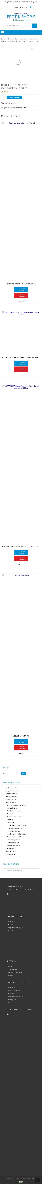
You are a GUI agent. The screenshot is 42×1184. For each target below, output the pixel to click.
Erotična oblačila (11, 851)
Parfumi (9, 814)
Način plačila (12, 1000)
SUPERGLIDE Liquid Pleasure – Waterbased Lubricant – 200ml (21, 547)
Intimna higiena (12, 808)
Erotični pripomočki (12, 796)
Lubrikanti (24, 39)
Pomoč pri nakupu (14, 990)
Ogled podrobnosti (22, 295)
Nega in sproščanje (13, 846)
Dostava (11, 1003)
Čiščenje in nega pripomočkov (17, 805)
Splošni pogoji (12, 969)
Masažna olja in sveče (14, 817)
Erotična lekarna (13, 39)
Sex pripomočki (11, 799)
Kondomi (10, 820)
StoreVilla (34, 1178)
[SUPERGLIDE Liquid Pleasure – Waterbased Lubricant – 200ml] (21, 465)
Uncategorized (10, 854)
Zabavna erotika (11, 848)
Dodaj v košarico (15, 97)
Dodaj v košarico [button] (22, 289)
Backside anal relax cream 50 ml (21, 284)
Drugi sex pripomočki (12, 791)
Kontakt (10, 966)
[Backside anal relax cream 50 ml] (21, 202)
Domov (3, 39)
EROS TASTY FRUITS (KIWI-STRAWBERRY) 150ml (21, 357)
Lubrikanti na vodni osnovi (18, 108)
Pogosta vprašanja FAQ (29, 2)
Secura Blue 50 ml (21, 736)
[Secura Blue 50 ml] (21, 654)
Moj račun (8, 2)
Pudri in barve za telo (14, 811)
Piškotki (10, 975)
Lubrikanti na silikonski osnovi (18, 834)
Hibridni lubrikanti (14, 831)
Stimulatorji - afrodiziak (14, 837)
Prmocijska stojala (11, 794)
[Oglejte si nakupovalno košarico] (29, 8)
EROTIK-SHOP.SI (21, 16)
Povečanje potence (13, 840)
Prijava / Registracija (20, 7)
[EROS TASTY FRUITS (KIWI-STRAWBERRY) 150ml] (21, 333)
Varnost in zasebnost (15, 972)
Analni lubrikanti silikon (16, 828)
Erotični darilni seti (13, 843)
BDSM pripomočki (11, 788)
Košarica (17, 2)
